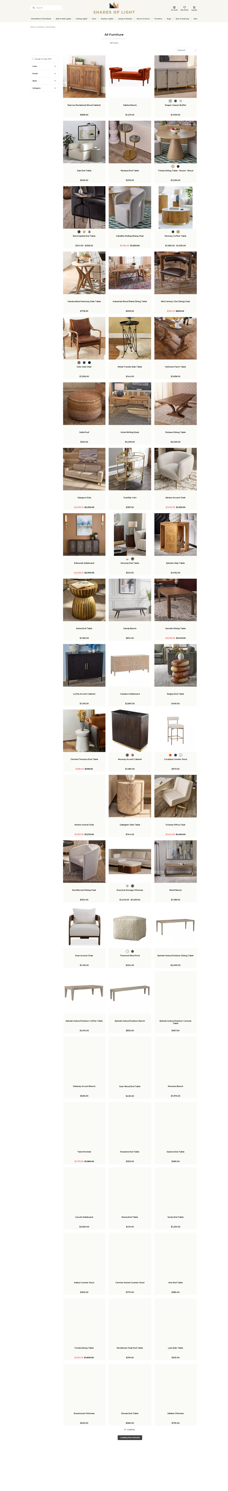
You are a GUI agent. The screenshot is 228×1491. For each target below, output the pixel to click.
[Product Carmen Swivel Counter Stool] (130, 1254)
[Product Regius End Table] (175, 665)
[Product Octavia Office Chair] (175, 796)
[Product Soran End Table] (175, 1188)
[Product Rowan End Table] (130, 1385)
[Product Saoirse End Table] (175, 1123)
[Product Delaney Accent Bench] (84, 1057)
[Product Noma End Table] (130, 1188)
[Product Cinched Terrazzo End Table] (84, 730)
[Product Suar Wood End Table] (130, 1057)
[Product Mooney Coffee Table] (175, 207)
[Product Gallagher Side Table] (130, 796)
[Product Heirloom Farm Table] (175, 338)
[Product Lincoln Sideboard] (84, 1188)
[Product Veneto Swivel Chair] (84, 796)
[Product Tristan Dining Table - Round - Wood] (175, 142)
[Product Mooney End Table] (130, 534)
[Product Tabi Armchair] (84, 1123)
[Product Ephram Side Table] (175, 534)
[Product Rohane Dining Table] (175, 403)
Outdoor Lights (107, 19)
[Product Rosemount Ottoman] (84, 1385)
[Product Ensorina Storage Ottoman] (130, 861)
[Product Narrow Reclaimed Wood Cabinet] (84, 76)
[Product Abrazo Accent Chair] (175, 469)
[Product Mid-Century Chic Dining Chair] (175, 273)
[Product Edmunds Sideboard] (84, 534)
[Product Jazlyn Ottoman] (130, 1450)
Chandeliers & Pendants (41, 19)
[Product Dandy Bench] (130, 600)
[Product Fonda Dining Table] (84, 1319)
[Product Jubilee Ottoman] (175, 1385)
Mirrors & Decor (143, 19)
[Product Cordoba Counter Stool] (175, 730)
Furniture (158, 19)
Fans (94, 19)
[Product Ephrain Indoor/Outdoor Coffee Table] (84, 992)
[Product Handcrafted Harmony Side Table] (84, 273)
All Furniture (51, 27)
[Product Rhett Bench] (175, 861)
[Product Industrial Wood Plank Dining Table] (130, 273)
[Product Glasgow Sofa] (84, 469)
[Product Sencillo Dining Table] (175, 600)
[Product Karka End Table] (84, 600)
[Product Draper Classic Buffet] (175, 76)
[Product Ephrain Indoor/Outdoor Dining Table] (175, 927)
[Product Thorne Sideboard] (175, 1450)
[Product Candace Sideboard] (130, 665)
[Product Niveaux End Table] (130, 142)
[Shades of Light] (114, 8)
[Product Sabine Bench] (130, 76)
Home (32, 27)
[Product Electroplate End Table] (84, 207)
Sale (195, 19)
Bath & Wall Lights (63, 19)
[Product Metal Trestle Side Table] (130, 338)
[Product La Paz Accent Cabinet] (84, 665)
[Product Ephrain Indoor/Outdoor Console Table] (175, 992)
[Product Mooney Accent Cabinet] (130, 730)
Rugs (169, 19)
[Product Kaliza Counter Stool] (84, 1254)
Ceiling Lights (81, 19)
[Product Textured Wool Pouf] (130, 927)
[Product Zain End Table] (84, 142)
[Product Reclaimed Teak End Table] (130, 1319)
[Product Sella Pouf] (84, 403)
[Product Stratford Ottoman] (84, 1450)
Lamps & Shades (125, 19)
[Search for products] (34, 7)
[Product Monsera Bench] (175, 1057)
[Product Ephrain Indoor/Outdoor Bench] (130, 992)
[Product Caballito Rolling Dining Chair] (130, 207)
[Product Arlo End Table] (175, 1254)
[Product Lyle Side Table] (175, 1319)
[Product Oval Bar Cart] (130, 469)
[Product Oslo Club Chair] (84, 338)
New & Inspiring (182, 19)
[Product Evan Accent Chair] (84, 927)
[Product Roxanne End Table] (130, 1123)
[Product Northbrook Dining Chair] (84, 861)
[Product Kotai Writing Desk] (130, 403)
